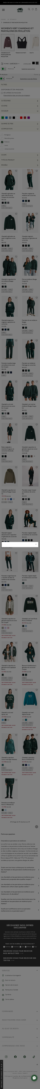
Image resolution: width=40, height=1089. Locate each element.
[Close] (36, 544)
